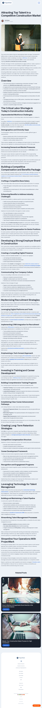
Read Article (6, 609)
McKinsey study (17, 377)
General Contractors (21, 663)
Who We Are (21, 671)
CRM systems (11, 327)
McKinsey (25, 58)
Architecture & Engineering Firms (21, 667)
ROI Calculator (21, 689)
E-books (21, 677)
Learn (21, 679)
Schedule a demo (36, 562)
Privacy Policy (21, 701)
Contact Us (21, 683)
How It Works (21, 673)
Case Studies (21, 675)
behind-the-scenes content (31, 263)
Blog (21, 687)
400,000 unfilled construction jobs (32, 125)
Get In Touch (36, 705)
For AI (21, 696)
